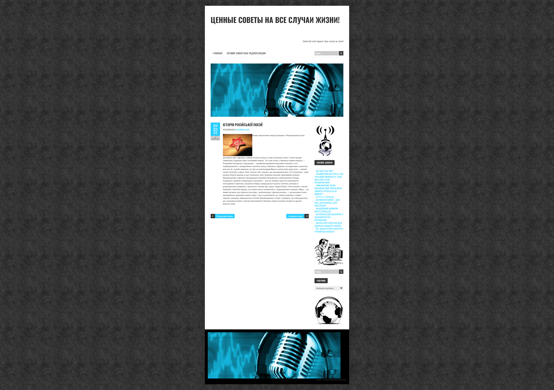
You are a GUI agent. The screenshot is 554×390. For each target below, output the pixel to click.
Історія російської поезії (242, 124)
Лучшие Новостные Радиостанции (246, 53)
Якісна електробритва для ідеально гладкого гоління (328, 224)
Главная (217, 53)
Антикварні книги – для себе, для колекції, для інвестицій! (327, 202)
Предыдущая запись (224, 216)
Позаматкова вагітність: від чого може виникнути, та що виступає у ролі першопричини (329, 178)
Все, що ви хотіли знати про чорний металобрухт (329, 230)
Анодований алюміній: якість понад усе (326, 210)
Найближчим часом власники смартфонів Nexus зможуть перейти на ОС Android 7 (328, 190)
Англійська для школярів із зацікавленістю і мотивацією (329, 217)
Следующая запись (295, 216)
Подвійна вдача (243, 129)
